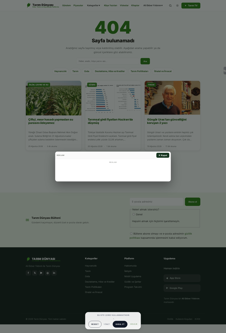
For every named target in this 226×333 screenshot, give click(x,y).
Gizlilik (133, 324)
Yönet (107, 324)
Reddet (95, 324)
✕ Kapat (163, 155)
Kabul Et (120, 324)
